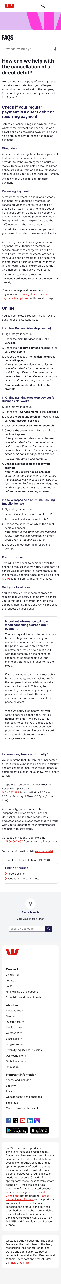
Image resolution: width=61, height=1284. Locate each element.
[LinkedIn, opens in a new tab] (30, 1120)
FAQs (9, 986)
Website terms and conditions (24, 1096)
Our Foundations (16, 1055)
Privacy (10, 1091)
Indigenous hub (15, 1044)
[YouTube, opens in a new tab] (22, 1120)
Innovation (12, 1066)
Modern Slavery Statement (22, 1108)
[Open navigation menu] (53, 6)
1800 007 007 (14, 841)
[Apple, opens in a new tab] (39, 1130)
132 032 (7, 578)
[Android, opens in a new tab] (17, 1130)
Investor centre (15, 1021)
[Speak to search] (55, 49)
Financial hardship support (22, 991)
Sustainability (14, 1038)
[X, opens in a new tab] (15, 1120)
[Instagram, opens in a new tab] (37, 1120)
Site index (12, 1102)
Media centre (14, 1027)
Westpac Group (15, 1010)
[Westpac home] (9, 6)
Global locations (16, 1061)
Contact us (12, 974)
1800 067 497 (10, 792)
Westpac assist (44, 851)
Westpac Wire (14, 1033)
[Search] (43, 6)
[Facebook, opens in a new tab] (8, 1120)
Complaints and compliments (23, 997)
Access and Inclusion (18, 1080)
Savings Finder (30, 294)
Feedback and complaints (23, 878)
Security (11, 1085)
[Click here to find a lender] (48, 929)
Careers (10, 1016)
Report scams (16, 873)
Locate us (12, 980)
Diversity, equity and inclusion (24, 1050)
